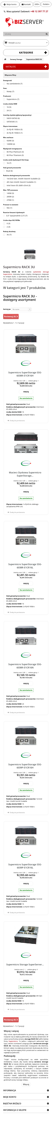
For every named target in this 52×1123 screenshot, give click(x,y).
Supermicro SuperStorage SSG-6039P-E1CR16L (25, 866)
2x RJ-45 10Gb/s (14, 129)
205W (10, 196)
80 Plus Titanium (15, 155)
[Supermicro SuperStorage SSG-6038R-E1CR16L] (26, 534)
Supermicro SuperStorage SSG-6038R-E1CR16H (25, 374)
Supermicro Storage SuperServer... (25, 964)
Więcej (26, 1084)
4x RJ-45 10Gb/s (14, 133)
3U (9, 234)
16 (9, 107)
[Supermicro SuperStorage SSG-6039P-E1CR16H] (26, 735)
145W (10, 193)
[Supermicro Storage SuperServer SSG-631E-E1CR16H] (26, 935)
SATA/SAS (12, 121)
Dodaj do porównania (17, 421)
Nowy (10, 91)
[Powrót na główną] (5, 59)
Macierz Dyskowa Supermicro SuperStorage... (25, 474)
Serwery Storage (16, 59)
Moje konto (11, 4)
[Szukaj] (46, 34)
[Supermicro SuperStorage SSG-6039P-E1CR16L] (26, 835)
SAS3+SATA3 (13, 118)
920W (10, 140)
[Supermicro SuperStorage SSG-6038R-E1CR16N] (26, 634)
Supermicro (13, 99)
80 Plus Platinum (15, 152)
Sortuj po (7, 309)
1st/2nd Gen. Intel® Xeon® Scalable (23, 178)
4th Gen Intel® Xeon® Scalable (21, 182)
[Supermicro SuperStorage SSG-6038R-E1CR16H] (26, 343)
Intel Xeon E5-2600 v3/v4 (18, 185)
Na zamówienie (14, 83)
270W (10, 200)
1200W (11, 144)
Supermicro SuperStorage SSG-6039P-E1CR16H (25, 766)
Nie (9, 208)
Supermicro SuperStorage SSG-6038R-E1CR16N (25, 666)
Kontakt (27, 4)
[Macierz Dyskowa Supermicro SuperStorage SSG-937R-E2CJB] (26, 443)
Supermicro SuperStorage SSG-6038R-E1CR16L (25, 566)
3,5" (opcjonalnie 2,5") (16, 215)
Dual (9, 171)
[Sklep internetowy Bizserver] (24, 28)
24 (9, 110)
